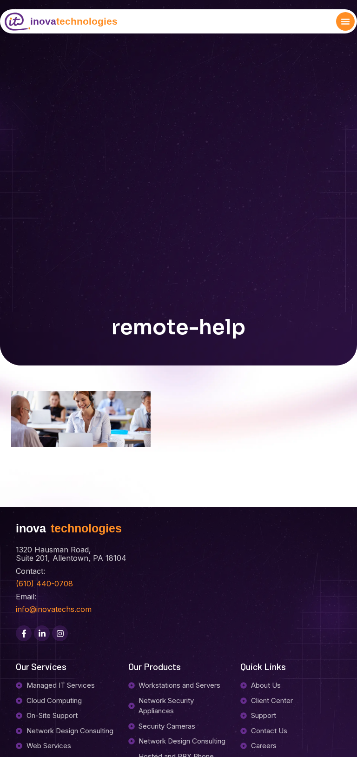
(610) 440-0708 (44, 583)
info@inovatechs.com (54, 609)
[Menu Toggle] (345, 21)
